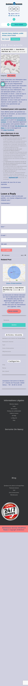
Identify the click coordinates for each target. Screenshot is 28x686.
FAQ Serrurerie (6, 351)
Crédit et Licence (14, 413)
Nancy (4, 368)
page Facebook (8, 130)
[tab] (8, 24)
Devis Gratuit (19, 24)
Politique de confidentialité (14, 411)
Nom (3, 226)
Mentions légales (14, 404)
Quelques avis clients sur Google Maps (13, 338)
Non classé (5, 39)
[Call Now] (3, 84)
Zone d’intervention (14, 283)
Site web (4, 244)
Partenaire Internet (7, 341)
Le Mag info (14, 418)
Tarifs (14, 406)
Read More (14, 311)
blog (3, 364)
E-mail (3, 235)
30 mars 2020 (8, 49)
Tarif (3, 345)
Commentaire (6, 203)
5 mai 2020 (8, 287)
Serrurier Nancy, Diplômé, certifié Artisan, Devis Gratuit (12, 34)
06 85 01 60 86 (14, 15)
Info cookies (14, 408)
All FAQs (14, 415)
